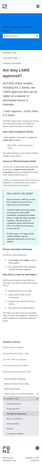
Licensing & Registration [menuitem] (16, 413)
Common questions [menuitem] (14, 403)
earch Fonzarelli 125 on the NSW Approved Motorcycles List (20, 173)
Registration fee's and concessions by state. (17, 371)
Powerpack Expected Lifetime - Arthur (16, 353)
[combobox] (19, 36)
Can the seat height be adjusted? (13, 347)
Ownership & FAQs (10, 58)
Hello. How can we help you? (17, 29)
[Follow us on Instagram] (37, 448)
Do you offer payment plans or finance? (16, 365)
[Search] (37, 36)
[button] (37, 393)
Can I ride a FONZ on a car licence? (15, 359)
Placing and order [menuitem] (13, 408)
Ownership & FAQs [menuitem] (11, 398)
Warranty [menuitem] (10, 428)
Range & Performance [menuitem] (15, 418)
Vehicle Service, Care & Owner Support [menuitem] (19, 393)
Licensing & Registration (12, 63)
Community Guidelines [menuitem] (15, 433)
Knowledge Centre (10, 52)
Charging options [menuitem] (13, 423)
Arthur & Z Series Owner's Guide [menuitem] (16, 383)
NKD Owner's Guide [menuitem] (12, 388)
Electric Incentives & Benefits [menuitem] (15, 378)
